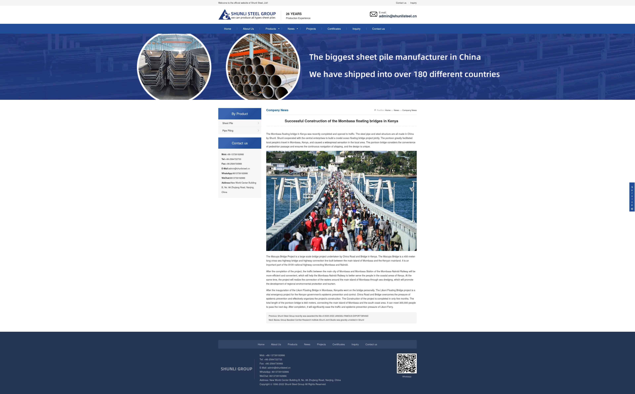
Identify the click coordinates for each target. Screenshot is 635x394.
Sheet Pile (227, 123)
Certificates (334, 29)
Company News (409, 110)
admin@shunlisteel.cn (279, 367)
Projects (311, 29)
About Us (248, 29)
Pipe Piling (227, 130)
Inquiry (413, 2)
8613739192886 (280, 371)
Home (227, 29)
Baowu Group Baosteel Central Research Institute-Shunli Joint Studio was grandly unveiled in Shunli (319, 319)
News (291, 29)
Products (271, 29)
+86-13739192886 (275, 355)
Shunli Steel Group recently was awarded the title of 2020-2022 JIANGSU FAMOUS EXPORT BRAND (323, 315)
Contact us (401, 2)
